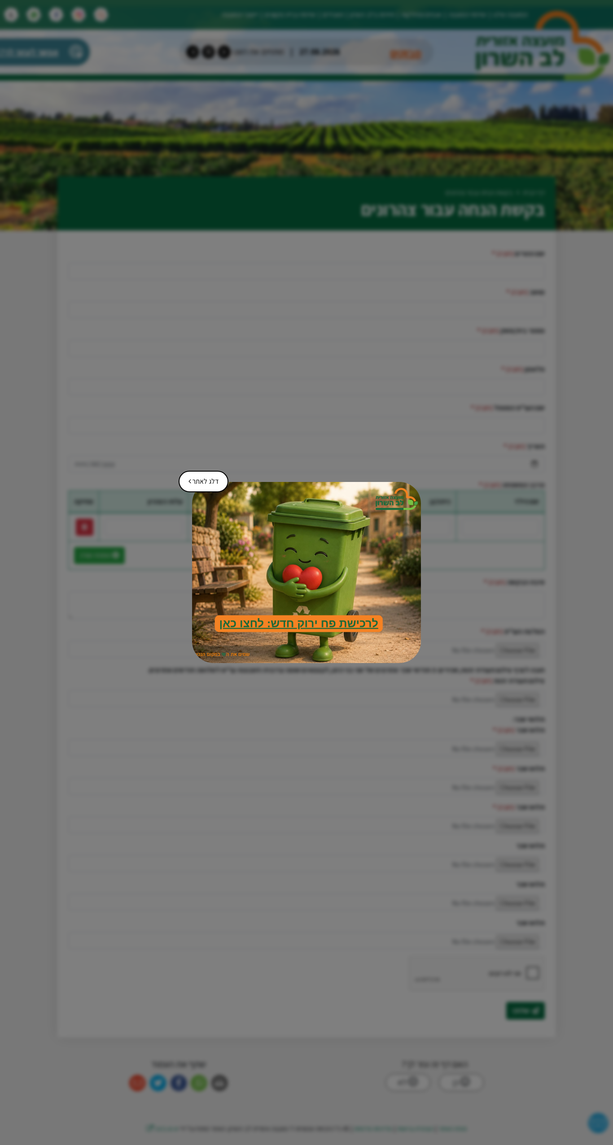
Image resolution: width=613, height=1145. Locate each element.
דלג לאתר (200, 478)
